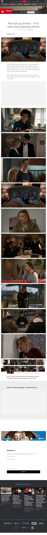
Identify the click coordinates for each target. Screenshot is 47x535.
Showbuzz (25, 527)
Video (25, 12)
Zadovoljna (25, 523)
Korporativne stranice (41, 519)
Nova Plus (17, 523)
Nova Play (35, 4)
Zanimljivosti (27, 4)
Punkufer (16, 527)
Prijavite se (23, 471)
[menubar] (45, 1)
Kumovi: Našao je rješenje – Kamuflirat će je (22, 387)
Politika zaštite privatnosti (21, 519)
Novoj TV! (10, 378)
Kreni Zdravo (32, 527)
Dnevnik (8, 523)
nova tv (24, 1)
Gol (34, 523)
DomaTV (41, 523)
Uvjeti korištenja (11, 519)
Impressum (3, 519)
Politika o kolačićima (31, 519)
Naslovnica (4, 4)
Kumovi (13, 376)
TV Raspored (12, 4)
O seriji (21, 12)
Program (19, 4)
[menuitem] (45, 1)
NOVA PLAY (37, 12)
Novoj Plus (33, 378)
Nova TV (2, 1)
